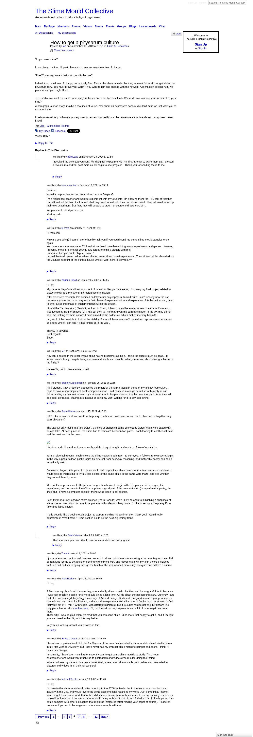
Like (42, 126)
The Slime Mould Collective (74, 11)
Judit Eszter (67, 578)
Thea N (65, 553)
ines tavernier (68, 185)
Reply (57, 176)
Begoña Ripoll (69, 280)
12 (96, 716)
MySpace (44, 130)
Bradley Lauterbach (72, 382)
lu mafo (65, 227)
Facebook (60, 130)
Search (249, 2)
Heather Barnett (64, 732)
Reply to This (44, 143)
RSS (37, 723)
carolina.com (80, 608)
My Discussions (67, 32)
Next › (104, 716)
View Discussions (64, 50)
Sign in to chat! (225, 735)
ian (64, 46)
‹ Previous (43, 716)
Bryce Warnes (68, 411)
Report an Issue (189, 732)
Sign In (202, 2)
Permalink (55, 157)
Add (178, 33)
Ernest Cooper (69, 638)
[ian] (41, 51)
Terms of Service (210, 732)
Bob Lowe (72, 156)
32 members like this (58, 126)
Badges (174, 732)
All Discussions (44, 32)
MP (63, 351)
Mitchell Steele (69, 679)
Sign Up (192, 2)
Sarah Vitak (73, 535)
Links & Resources (118, 46)
